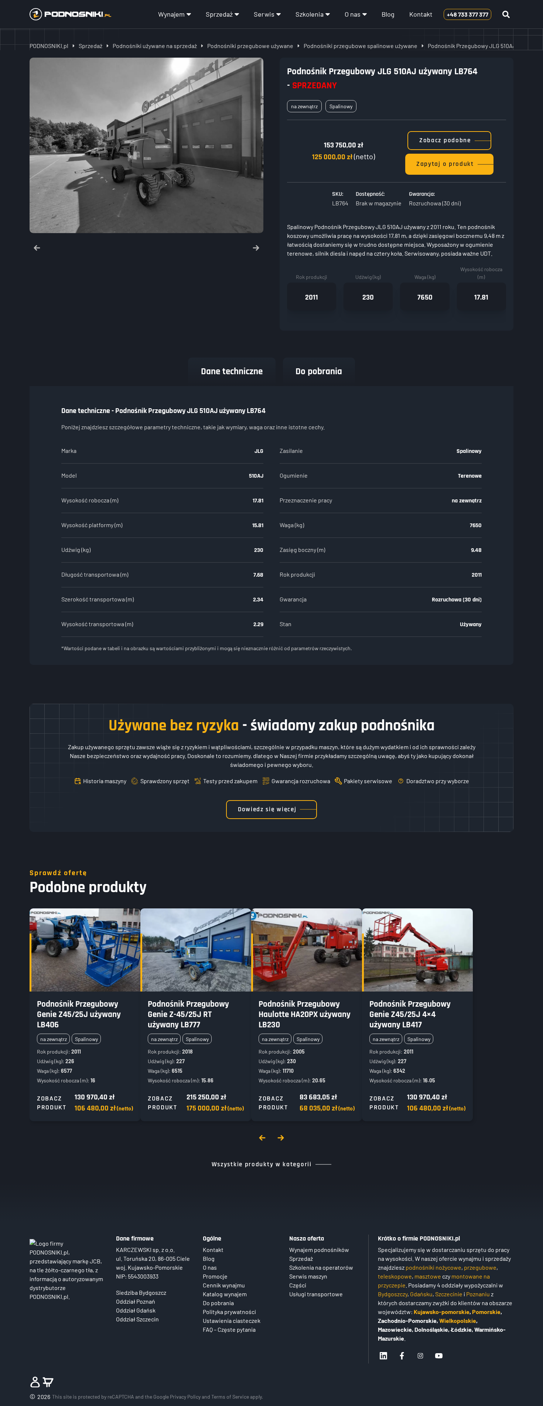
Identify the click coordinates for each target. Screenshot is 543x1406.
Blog (388, 14)
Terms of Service (230, 1396)
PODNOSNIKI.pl (49, 45)
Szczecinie (448, 1293)
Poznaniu (478, 1293)
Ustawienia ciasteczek (231, 1320)
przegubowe (480, 1267)
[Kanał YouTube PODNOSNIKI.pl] (438, 1355)
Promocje (215, 1276)
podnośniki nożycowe (433, 1267)
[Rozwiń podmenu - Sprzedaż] (237, 14)
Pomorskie (486, 1311)
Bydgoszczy (392, 1293)
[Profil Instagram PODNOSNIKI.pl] (420, 1355)
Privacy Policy (185, 1396)
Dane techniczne (232, 372)
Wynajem (171, 14)
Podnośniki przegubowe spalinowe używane (360, 45)
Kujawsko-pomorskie (441, 1311)
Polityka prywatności (229, 1311)
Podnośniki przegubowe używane (250, 45)
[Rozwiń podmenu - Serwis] (278, 14)
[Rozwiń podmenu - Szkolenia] (327, 14)
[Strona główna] (70, 14)
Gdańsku (421, 1293)
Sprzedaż (219, 14)
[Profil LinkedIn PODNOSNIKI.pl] (383, 1355)
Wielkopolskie (457, 1320)
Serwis (264, 14)
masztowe (427, 1276)
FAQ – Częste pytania (229, 1329)
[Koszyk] (48, 1382)
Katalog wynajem (225, 1293)
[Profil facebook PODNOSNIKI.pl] (401, 1355)
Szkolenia (310, 14)
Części (297, 1285)
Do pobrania (319, 372)
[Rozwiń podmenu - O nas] (364, 14)
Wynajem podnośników (319, 1249)
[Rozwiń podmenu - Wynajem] (189, 14)
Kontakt (421, 14)
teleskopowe (395, 1276)
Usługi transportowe (316, 1293)
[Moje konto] (35, 1382)
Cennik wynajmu (224, 1285)
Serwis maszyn (308, 1276)
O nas (353, 14)
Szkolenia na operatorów (321, 1267)
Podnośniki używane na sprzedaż (155, 45)
